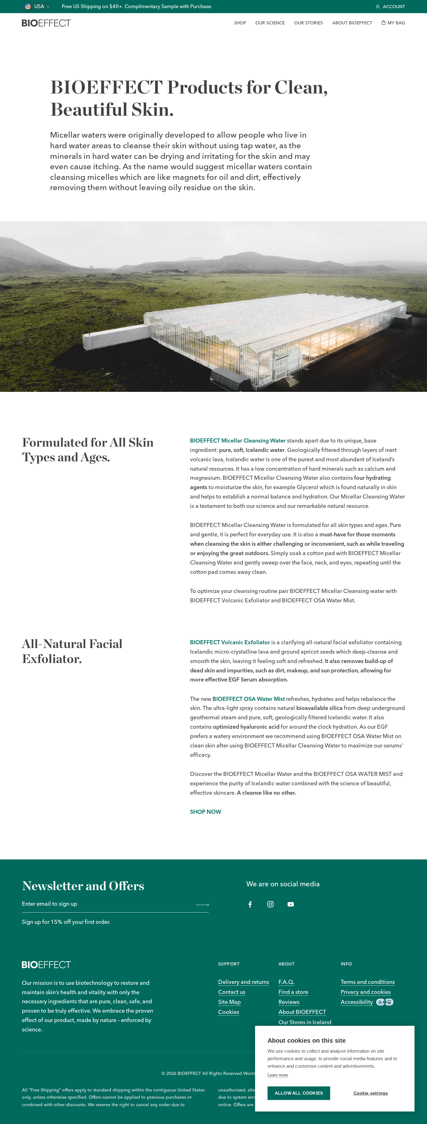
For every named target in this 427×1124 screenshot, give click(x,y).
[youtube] (291, 904)
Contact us (231, 991)
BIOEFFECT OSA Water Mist (249, 698)
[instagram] (270, 904)
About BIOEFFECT (302, 1011)
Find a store (293, 991)
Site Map (229, 1001)
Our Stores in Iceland (305, 1022)
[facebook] (250, 904)
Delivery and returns (243, 981)
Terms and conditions (368, 981)
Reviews (289, 1001)
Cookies (228, 1011)
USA (39, 6)
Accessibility (357, 1001)
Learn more (278, 1075)
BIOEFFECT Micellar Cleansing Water (238, 440)
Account (394, 6)
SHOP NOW (205, 811)
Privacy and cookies (366, 991)
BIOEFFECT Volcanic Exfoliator (230, 642)
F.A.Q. (286, 981)
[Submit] (201, 904)
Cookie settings (371, 1093)
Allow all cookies (299, 1093)
